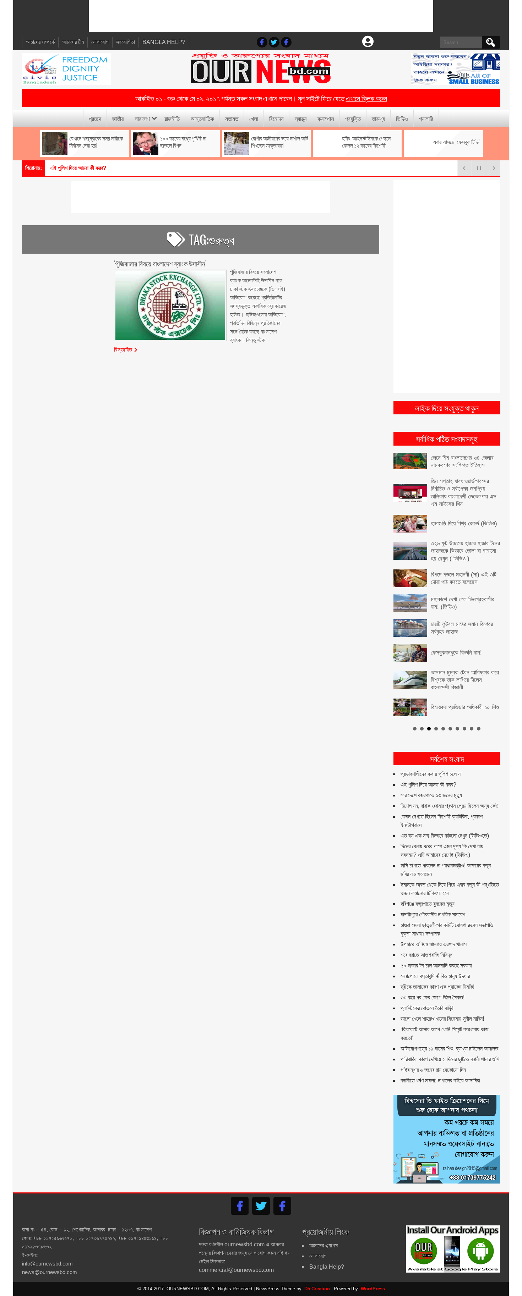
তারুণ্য (378, 118)
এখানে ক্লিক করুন (366, 98)
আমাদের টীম (73, 42)
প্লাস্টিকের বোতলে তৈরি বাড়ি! (427, 1008)
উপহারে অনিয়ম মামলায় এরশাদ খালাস (434, 944)
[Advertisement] (261, 16)
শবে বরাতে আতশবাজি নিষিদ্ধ (426, 955)
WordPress (373, 1288)
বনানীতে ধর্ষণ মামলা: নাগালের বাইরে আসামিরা (440, 1080)
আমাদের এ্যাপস (323, 1245)
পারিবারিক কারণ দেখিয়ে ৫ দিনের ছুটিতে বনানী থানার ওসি (450, 1059)
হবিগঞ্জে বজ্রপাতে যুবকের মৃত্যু (428, 904)
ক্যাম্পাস (325, 118)
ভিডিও (402, 118)
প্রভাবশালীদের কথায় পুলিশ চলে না (431, 774)
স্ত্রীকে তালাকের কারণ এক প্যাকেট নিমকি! (437, 987)
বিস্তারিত (123, 349)
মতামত (231, 118)
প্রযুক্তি (353, 118)
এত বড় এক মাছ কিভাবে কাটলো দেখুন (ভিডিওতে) (445, 836)
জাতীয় (118, 118)
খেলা (253, 118)
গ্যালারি (426, 118)
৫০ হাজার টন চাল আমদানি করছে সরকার (436, 966)
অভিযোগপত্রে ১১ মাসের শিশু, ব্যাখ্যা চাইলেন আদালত (449, 1049)
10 (478, 728)
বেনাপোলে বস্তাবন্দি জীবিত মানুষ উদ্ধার (435, 976)
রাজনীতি (172, 118)
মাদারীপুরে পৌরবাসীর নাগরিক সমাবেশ (433, 914)
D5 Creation (317, 1288)
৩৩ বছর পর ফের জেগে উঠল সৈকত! (432, 997)
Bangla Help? (163, 42)
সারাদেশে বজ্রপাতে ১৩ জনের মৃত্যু (431, 795)
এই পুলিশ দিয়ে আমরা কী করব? (428, 785)
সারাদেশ (142, 118)
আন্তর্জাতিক (202, 118)
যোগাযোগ (100, 42)
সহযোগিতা (125, 42)
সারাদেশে (58, 168)
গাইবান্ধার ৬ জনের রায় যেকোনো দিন (433, 1070)
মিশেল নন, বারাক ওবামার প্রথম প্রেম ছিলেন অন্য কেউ (450, 806)
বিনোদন (276, 118)
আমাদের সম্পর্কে (40, 42)
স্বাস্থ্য (300, 118)
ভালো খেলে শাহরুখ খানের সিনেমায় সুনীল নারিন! (442, 1019)
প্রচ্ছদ (95, 118)
